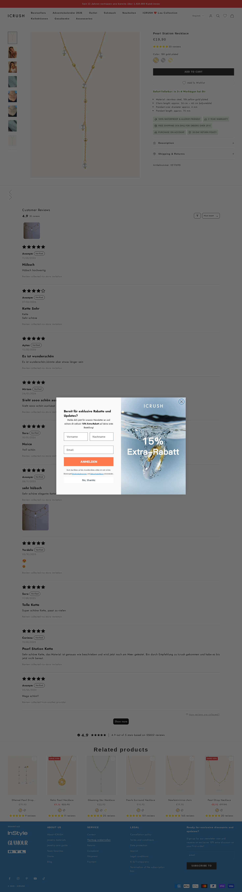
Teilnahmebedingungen (79, 474)
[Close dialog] (181, 402)
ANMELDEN (88, 461)
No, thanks (88, 480)
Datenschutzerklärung (97, 474)
